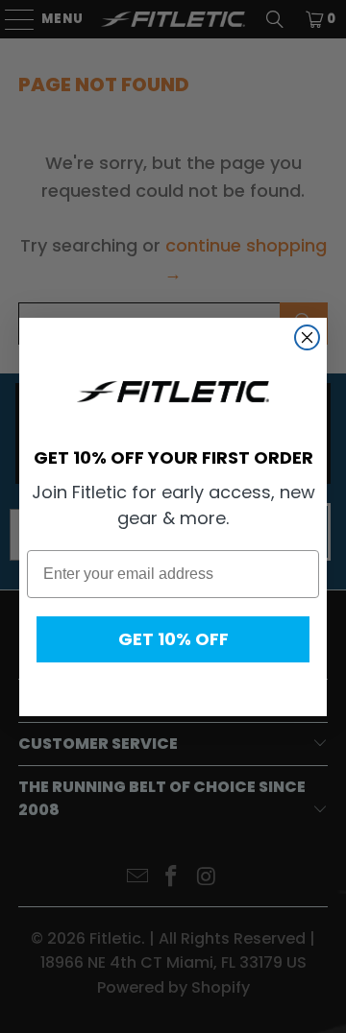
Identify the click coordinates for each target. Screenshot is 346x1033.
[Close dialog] (307, 337)
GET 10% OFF (173, 639)
